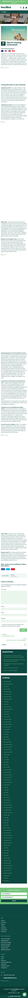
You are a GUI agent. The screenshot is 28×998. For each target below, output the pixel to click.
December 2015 (8, 835)
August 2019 (7, 729)
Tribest (3, 926)
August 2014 (7, 875)
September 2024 (8, 684)
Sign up (14, 901)
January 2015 (7, 863)
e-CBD (18, 993)
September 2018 (8, 752)
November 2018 (8, 747)
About (2, 957)
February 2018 (7, 770)
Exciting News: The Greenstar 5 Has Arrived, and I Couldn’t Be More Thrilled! (14, 656)
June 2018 (6, 759)
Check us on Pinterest (14, 984)
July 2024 (6, 686)
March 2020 (7, 717)
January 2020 (7, 722)
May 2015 (6, 853)
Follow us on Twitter (11, 984)
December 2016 (8, 805)
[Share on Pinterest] (13, 569)
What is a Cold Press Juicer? (11, 668)
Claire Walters (14, 576)
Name (3, 606)
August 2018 (7, 754)
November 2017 (8, 777)
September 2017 (8, 782)
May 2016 (6, 822)
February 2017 (7, 800)
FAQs (2, 958)
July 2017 (6, 787)
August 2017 (7, 785)
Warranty (3, 960)
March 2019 (7, 739)
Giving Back (4, 967)
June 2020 (6, 712)
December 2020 (8, 709)
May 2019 (6, 734)
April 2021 (6, 704)
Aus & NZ (2, 51)
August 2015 (7, 845)
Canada (13, 51)
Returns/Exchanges (6, 942)
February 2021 (7, 707)
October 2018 (7, 749)
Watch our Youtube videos (5, 984)
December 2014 (8, 865)
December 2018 (8, 744)
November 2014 (8, 868)
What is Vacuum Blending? (10, 670)
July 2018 (6, 757)
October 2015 (7, 840)
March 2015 (7, 858)
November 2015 (8, 838)
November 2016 (8, 807)
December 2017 (8, 775)
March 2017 (7, 797)
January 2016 (7, 833)
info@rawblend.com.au (10, 978)
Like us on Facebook (2, 984)
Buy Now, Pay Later (6, 944)
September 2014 (8, 873)
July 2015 (6, 848)
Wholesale (3, 964)
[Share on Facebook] (3, 569)
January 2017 (7, 802)
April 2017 (6, 795)
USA (6, 51)
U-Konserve (4, 929)
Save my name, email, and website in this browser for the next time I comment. (12, 625)
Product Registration (6, 962)
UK (9, 51)
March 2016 (7, 828)
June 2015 (6, 850)
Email (2, 612)
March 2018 (7, 767)
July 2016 (6, 817)
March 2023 (7, 689)
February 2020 (7, 719)
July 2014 (6, 878)
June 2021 (6, 701)
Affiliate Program (5, 966)
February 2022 (7, 696)
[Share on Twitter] (8, 569)
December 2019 (8, 724)
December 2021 (8, 699)
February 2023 (7, 691)
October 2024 (7, 681)
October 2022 (7, 694)
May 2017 (6, 792)
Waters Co (3, 931)
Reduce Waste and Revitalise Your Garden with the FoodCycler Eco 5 (14, 660)
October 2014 (7, 870)
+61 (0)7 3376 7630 (14, 996)
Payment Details (5, 946)
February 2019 (7, 742)
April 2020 (6, 714)
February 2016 (7, 830)
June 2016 (6, 820)
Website (3, 618)
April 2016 (6, 825)
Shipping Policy (5, 940)
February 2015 (7, 860)
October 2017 (7, 780)
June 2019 (6, 732)
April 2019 (6, 737)
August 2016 (7, 815)
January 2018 (7, 772)
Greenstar (3, 922)
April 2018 (6, 764)
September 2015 (8, 843)
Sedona (3, 924)
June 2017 (6, 790)
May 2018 (6, 762)
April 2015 (6, 855)
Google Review (17, 984)
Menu (4, 12)
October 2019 (7, 727)
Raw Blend (6, 7)
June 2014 (6, 880)
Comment (4, 589)
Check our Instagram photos (8, 984)
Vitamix (3, 920)
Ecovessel (3, 928)
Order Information (5, 939)
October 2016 (7, 810)
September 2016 (8, 812)
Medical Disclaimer (6, 949)
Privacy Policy (4, 948)
